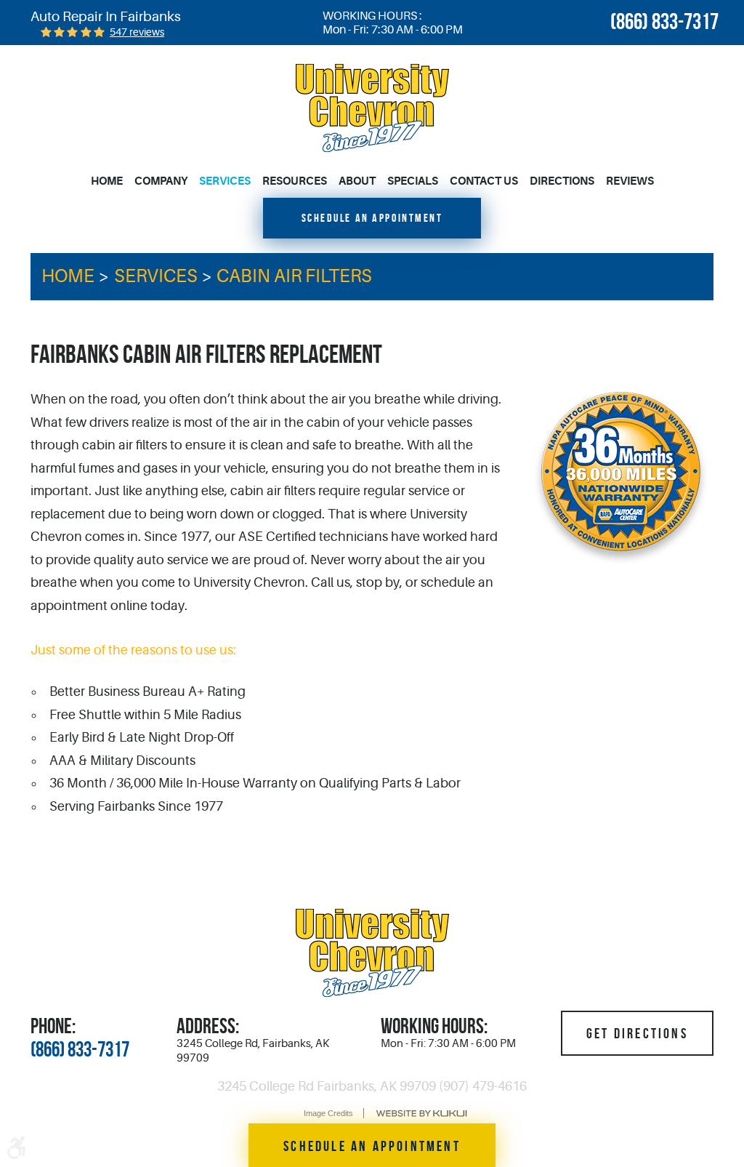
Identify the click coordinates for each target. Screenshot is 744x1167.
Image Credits (328, 1113)
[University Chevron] (372, 108)
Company (160, 181)
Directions (562, 181)
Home (107, 181)
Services (225, 181)
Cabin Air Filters (294, 276)
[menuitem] (110, 182)
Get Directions (637, 1033)
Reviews (630, 181)
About (357, 181)
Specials (412, 181)
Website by (421, 1113)
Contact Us (484, 181)
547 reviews (137, 32)
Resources (294, 181)
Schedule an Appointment (372, 218)
